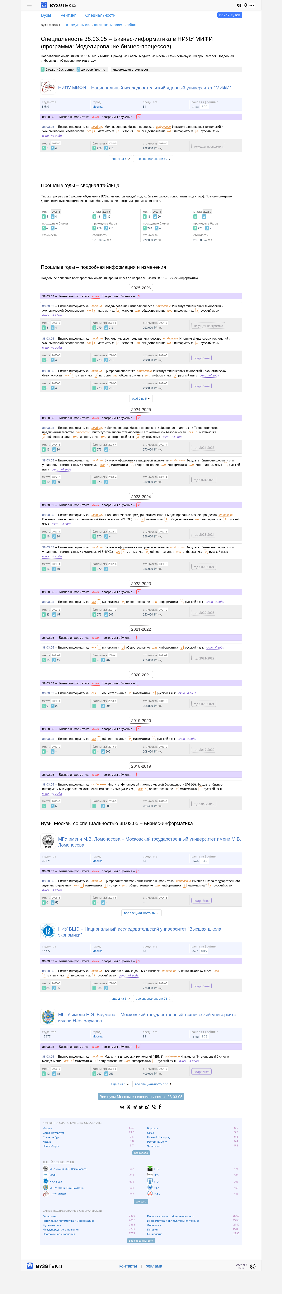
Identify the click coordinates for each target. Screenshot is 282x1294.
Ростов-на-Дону (157, 1141)
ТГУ (156, 1181)
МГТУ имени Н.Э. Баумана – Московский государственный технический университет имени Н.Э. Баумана (148, 1017)
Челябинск (154, 1146)
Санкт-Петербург (53, 1133)
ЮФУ (157, 1194)
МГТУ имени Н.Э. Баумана (66, 1188)
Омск (150, 1133)
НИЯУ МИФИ (57, 1194)
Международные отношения (61, 1229)
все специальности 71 (151, 998)
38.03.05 (48, 126)
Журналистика (52, 1225)
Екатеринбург (51, 1137)
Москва (97, 106)
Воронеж (152, 1128)
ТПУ (156, 1169)
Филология (154, 1225)
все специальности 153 (151, 1084)
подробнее (201, 358)
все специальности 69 (151, 158)
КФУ (156, 1188)
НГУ (156, 1175)
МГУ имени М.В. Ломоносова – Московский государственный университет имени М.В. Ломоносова (149, 841)
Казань (47, 1141)
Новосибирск (51, 1146)
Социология (154, 1234)
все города (141, 1153)
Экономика (50, 1216)
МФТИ (53, 1175)
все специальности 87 (140, 913)
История (152, 1229)
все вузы (141, 1201)
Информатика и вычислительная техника (173, 1220)
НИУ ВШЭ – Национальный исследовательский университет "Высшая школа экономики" (139, 931)
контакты (128, 1266)
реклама (154, 1266)
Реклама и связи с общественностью (170, 1216)
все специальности (141, 1240)
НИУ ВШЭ (55, 1181)
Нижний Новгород (158, 1137)
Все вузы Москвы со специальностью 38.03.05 (141, 1096)
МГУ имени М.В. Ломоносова (68, 1169)
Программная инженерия (59, 1234)
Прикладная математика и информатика (68, 1220)
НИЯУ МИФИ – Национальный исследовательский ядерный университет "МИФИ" (144, 87)
